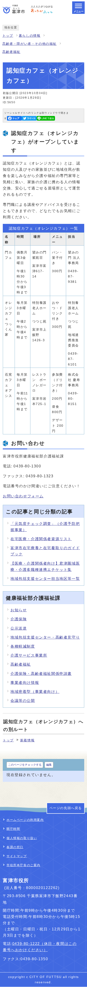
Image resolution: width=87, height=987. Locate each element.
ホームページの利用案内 (25, 820)
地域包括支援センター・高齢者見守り (45, 637)
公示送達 (18, 628)
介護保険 (18, 619)
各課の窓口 (14, 847)
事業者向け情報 (24, 683)
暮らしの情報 (30, 35)
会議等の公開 (22, 701)
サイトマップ (16, 856)
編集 (49, 764)
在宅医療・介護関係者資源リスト (41, 539)
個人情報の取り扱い (21, 838)
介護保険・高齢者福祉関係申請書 (41, 674)
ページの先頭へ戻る (65, 808)
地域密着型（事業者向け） (34, 692)
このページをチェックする (25, 764)
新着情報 (27, 740)
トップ (7, 35)
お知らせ (18, 610)
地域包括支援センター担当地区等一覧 (45, 579)
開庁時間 (13, 829)
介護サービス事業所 (28, 655)
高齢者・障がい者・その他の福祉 (29, 44)
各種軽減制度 (22, 646)
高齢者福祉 (11, 52)
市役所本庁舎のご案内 (23, 865)
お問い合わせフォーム (23, 496)
